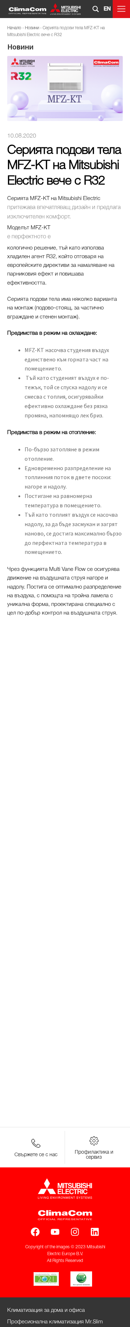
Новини (32, 28)
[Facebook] (35, 1231)
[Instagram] (74, 1231)
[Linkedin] (94, 1231)
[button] (121, 9)
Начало (14, 28)
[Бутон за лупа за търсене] (96, 9)
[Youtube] (55, 1231)
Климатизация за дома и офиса (46, 1310)
